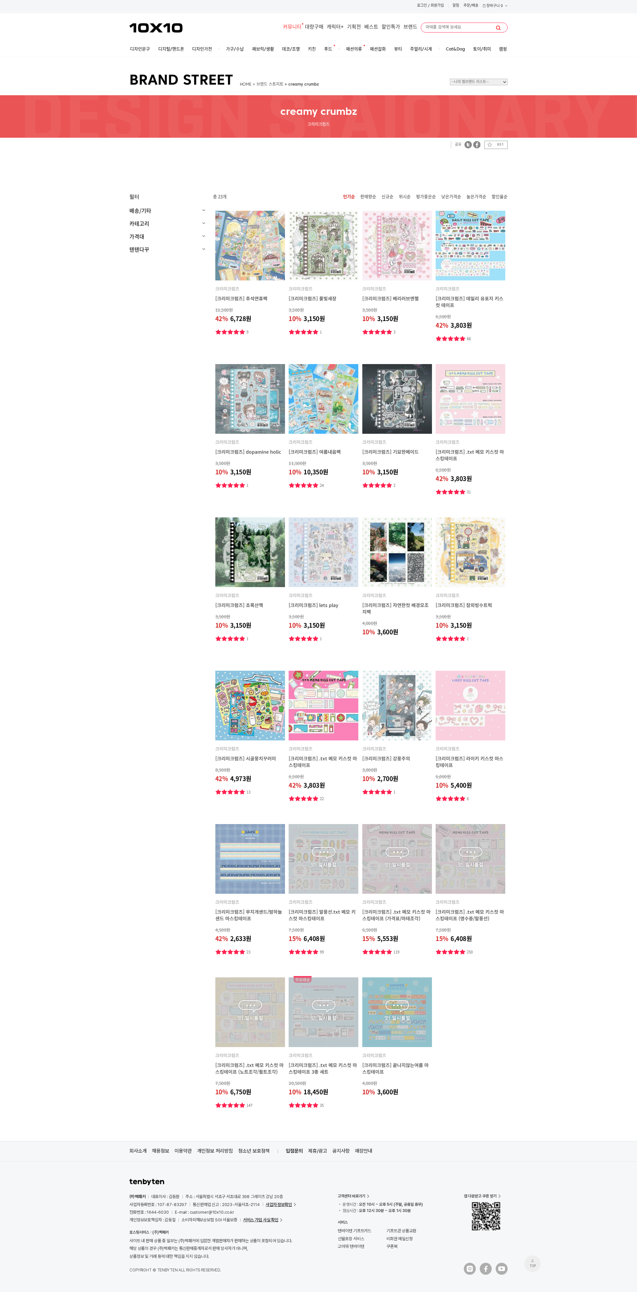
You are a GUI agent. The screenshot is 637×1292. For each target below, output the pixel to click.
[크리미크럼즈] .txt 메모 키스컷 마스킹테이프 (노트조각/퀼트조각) (249, 1068)
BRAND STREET (181, 81)
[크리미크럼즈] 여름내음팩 (315, 451)
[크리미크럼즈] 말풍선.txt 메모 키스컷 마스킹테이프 (322, 915)
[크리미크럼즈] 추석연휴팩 (241, 298)
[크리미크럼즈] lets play (313, 605)
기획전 (354, 27)
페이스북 (476, 144)
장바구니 (494, 6)
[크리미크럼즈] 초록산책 (239, 605)
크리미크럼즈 (227, 288)
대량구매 (314, 27)
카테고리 (139, 223)
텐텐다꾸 (139, 249)
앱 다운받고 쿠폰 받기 (480, 1196)
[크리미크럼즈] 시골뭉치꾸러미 (245, 758)
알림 (456, 6)
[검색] (498, 28)
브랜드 (410, 27)
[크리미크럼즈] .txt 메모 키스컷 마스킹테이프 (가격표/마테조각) (396, 915)
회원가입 (437, 6)
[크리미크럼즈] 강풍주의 (386, 758)
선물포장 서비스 (351, 1238)
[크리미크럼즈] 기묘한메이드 (390, 451)
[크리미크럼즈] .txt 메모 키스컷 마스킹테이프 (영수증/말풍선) (470, 915)
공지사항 (341, 1151)
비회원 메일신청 (400, 1238)
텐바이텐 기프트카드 (354, 1230)
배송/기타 (140, 210)
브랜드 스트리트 (269, 85)
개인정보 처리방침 (215, 1151)
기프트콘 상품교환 (401, 1230)
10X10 (155, 28)
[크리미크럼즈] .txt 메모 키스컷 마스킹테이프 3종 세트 (323, 1068)
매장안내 (363, 1151)
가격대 (136, 236)
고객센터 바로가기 (351, 1196)
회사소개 (138, 1151)
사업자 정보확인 (279, 1204)
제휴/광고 (317, 1151)
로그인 (422, 6)
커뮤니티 (292, 27)
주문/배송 (470, 6)
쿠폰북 (392, 1246)
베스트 (371, 27)
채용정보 (160, 1151)
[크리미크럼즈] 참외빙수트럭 (464, 605)
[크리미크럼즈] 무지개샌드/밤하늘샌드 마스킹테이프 (248, 915)
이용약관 (183, 1151)
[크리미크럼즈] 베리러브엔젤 (390, 298)
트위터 (468, 144)
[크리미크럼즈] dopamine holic (248, 451)
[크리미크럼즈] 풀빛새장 (312, 298)
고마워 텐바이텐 (351, 1246)
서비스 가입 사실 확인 (260, 1219)
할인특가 (391, 27)
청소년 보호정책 (254, 1151)
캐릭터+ (335, 27)
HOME (245, 85)
